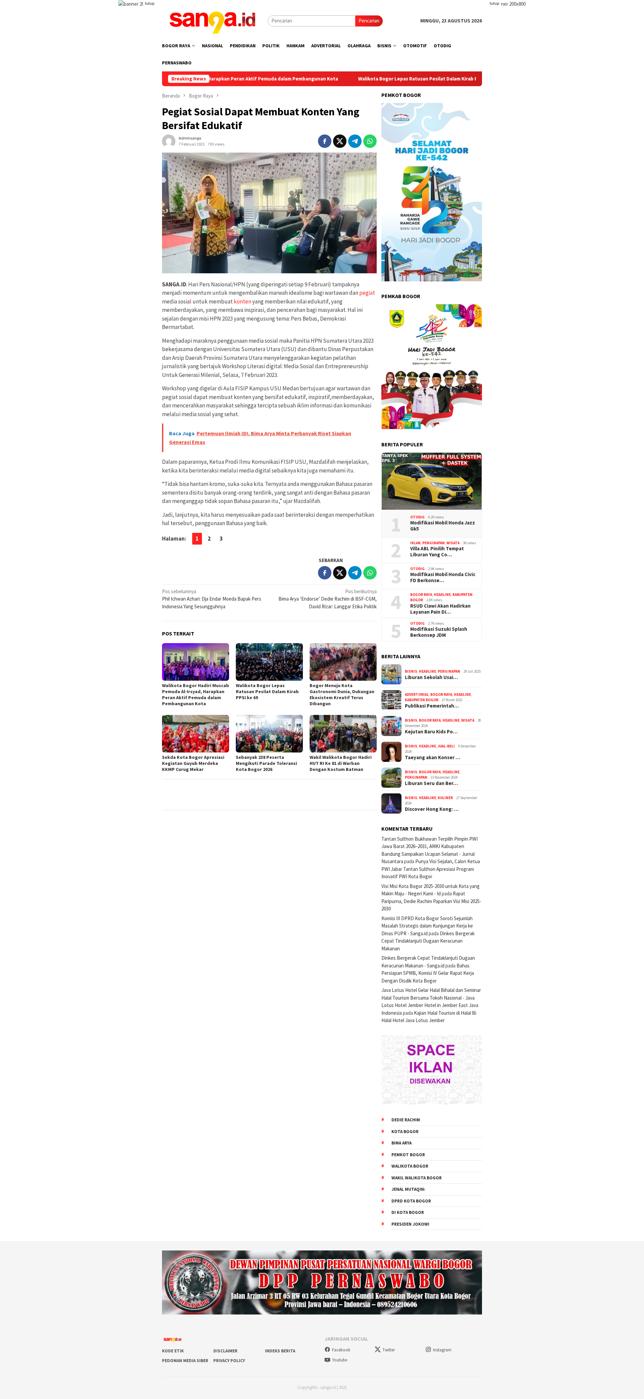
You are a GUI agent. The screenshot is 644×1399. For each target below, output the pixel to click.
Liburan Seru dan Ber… (431, 783)
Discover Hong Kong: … (432, 809)
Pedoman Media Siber (185, 1360)
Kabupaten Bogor (421, 699)
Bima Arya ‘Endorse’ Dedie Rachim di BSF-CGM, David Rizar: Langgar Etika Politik (327, 599)
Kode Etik (173, 1351)
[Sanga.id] (212, 20)
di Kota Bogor (407, 1212)
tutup (149, 3)
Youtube (339, 1360)
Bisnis (411, 671)
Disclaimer (225, 1351)
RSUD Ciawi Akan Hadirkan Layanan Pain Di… (440, 609)
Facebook (341, 1350)
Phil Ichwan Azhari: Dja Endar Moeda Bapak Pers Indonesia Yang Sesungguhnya (211, 599)
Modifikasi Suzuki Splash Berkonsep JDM (438, 632)
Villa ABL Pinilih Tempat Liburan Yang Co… (437, 552)
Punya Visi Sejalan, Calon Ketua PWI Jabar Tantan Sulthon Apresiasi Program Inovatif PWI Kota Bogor (430, 869)
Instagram (442, 1350)
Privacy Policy (229, 1360)
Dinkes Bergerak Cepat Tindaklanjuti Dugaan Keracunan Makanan (428, 941)
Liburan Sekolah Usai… (431, 677)
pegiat (366, 292)
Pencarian (369, 20)
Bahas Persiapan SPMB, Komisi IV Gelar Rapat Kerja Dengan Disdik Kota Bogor (427, 973)
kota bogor (405, 1131)
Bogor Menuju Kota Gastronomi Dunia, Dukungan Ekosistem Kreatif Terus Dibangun (342, 694)
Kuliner (445, 797)
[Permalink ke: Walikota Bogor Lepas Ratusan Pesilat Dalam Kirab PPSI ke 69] (269, 662)
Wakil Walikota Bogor (416, 1178)
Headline (442, 594)
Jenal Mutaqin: (408, 1189)
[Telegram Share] (355, 141)
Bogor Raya (421, 594)
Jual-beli (446, 746)
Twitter (388, 1350)
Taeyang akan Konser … (432, 757)
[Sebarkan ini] (324, 141)
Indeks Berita (280, 1351)
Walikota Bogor (409, 1166)
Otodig (417, 517)
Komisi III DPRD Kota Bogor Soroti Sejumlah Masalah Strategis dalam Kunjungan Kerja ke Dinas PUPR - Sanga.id (427, 926)
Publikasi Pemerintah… (432, 706)
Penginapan (433, 543)
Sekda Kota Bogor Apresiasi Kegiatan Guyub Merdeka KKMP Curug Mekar (193, 763)
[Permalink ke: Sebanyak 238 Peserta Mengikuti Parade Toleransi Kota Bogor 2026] (269, 733)
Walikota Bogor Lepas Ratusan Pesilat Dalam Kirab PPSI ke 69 (369, 79)
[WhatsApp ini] (370, 141)
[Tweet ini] (339, 141)
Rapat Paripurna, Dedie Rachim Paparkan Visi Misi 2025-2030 (431, 901)
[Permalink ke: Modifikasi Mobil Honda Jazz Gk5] (431, 481)
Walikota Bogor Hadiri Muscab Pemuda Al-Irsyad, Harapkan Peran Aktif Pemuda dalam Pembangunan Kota (195, 694)
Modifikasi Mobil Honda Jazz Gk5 (442, 526)
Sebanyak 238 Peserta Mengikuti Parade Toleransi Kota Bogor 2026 (266, 763)
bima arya (401, 1143)
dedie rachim (405, 1120)
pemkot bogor (408, 1155)
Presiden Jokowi (410, 1224)
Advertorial (417, 694)
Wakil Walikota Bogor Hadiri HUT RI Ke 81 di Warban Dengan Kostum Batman (341, 763)
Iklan (415, 543)
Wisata (453, 543)
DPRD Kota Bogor (411, 1201)
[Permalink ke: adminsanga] (168, 140)
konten (242, 301)
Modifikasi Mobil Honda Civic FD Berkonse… (442, 577)
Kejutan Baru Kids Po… (431, 732)
